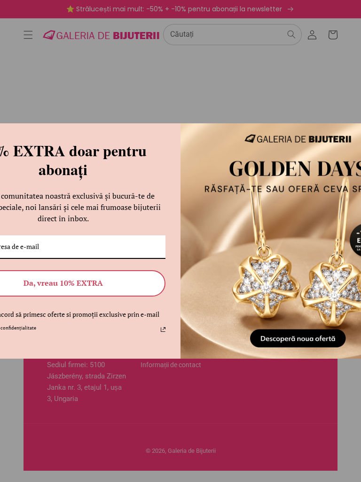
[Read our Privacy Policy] (163, 329)
